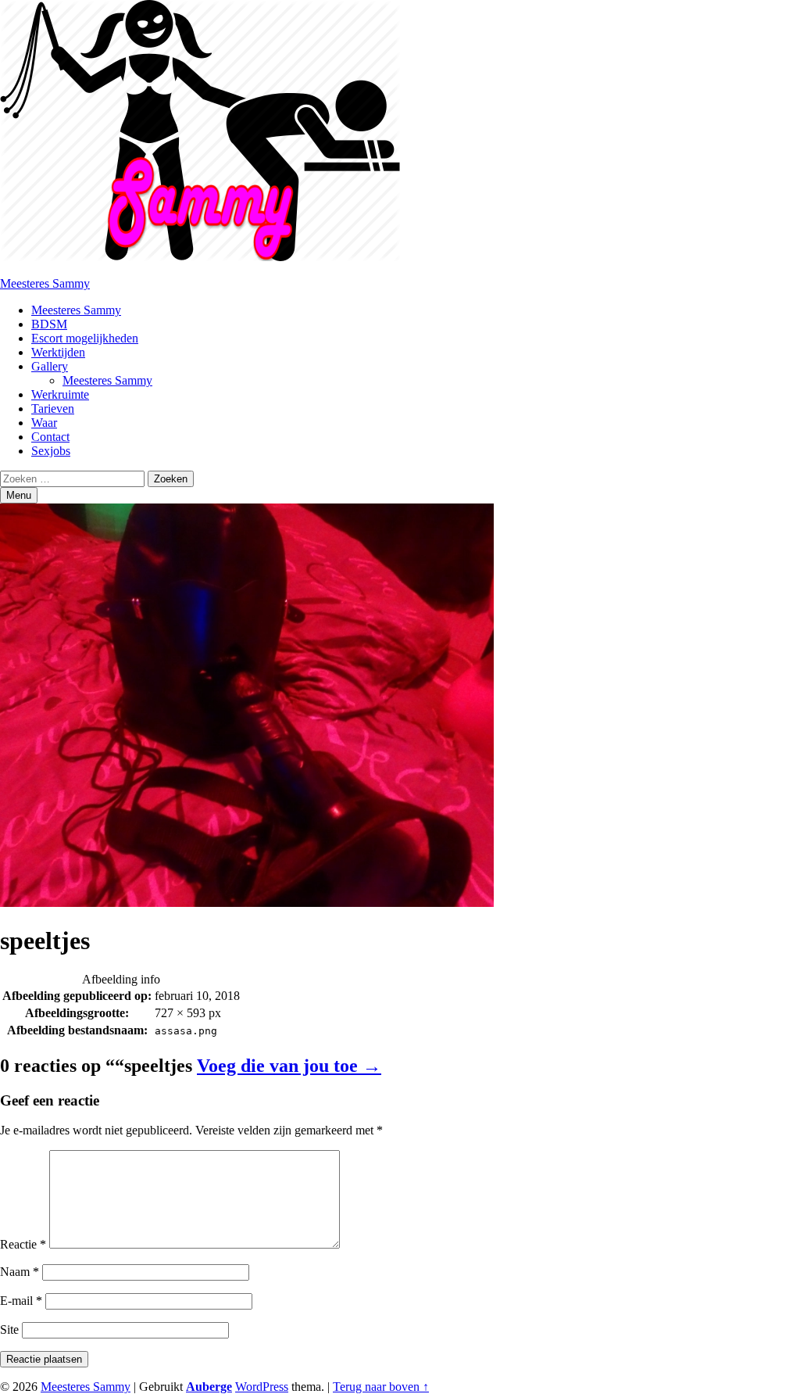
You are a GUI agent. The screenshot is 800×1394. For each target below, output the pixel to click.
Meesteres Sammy (45, 283)
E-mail (21, 1300)
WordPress (261, 1386)
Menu (18, 495)
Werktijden (58, 352)
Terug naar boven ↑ (381, 1386)
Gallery (49, 366)
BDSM (49, 324)
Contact (50, 436)
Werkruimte (60, 394)
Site (9, 1329)
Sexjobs (50, 450)
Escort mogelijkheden (84, 338)
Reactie (23, 1244)
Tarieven (52, 408)
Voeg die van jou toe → (289, 1065)
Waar (44, 422)
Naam (19, 1271)
